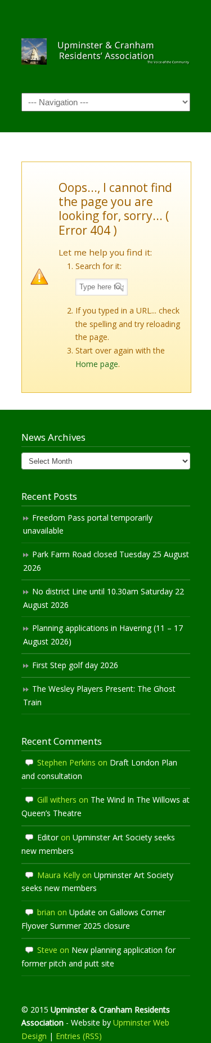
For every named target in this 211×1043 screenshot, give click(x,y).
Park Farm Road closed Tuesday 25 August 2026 (106, 561)
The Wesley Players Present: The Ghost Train (99, 695)
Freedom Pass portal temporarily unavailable (87, 524)
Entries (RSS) (79, 1036)
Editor (48, 837)
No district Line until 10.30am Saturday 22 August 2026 (103, 598)
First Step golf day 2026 (75, 665)
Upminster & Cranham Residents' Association (105, 45)
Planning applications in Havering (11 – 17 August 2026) (103, 635)
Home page (96, 364)
